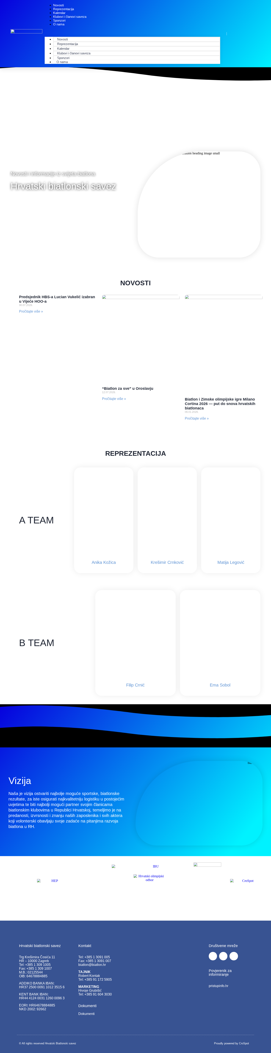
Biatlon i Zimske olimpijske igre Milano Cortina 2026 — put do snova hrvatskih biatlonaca (220, 403)
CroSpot (244, 1043)
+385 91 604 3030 (98, 994)
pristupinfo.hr (218, 986)
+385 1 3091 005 (97, 957)
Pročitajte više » (31, 311)
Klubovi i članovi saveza (69, 16)
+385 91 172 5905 (98, 979)
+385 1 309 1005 (38, 965)
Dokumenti (86, 1014)
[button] (132, 31)
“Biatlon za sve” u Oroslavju (127, 388)
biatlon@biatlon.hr (92, 965)
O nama (58, 24)
